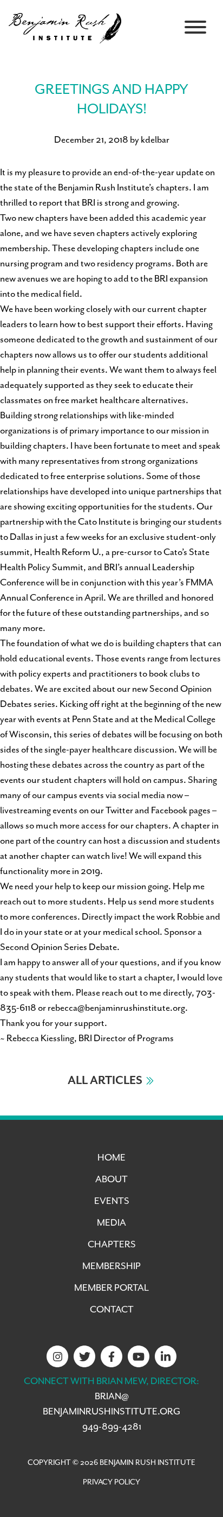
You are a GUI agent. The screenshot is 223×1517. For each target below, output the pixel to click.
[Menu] (195, 27)
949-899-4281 (111, 1427)
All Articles (105, 1080)
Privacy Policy (111, 1482)
